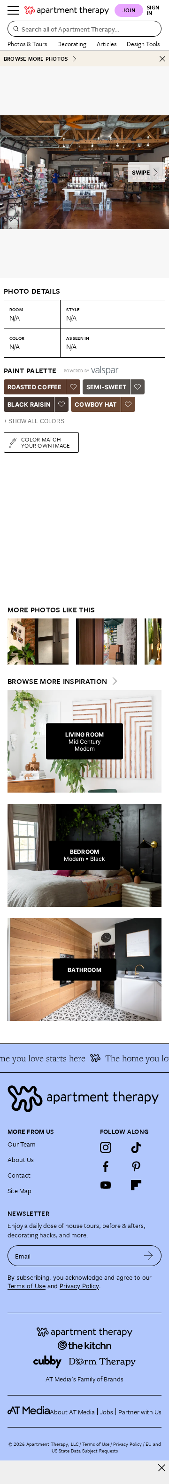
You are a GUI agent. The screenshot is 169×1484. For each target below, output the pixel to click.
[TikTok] (136, 1147)
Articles (106, 43)
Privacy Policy (79, 1286)
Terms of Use (27, 1286)
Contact (19, 1175)
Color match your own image (45, 442)
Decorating (71, 43)
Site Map (19, 1190)
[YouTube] (105, 1185)
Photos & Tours (27, 43)
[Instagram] (105, 1147)
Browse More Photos (36, 59)
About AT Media (72, 1412)
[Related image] (38, 641)
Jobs (106, 1412)
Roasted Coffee (35, 387)
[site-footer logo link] (29, 1411)
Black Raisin (29, 404)
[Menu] (13, 10)
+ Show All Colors (34, 421)
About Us (21, 1159)
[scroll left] (15, 641)
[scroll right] (153, 641)
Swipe (141, 172)
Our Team (22, 1144)
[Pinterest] (136, 1166)
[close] (161, 1467)
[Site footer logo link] (84, 1098)
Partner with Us (139, 1412)
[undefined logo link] (66, 10)
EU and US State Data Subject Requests (106, 1447)
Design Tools (143, 43)
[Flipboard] (136, 1185)
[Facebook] (105, 1166)
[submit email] (148, 1255)
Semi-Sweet (106, 387)
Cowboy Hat (96, 404)
